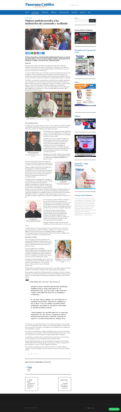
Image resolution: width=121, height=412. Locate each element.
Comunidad (44, 12)
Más (89, 12)
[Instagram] (73, 5)
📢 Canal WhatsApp (114, 409)
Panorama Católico (30, 26)
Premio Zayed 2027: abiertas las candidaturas (85, 198)
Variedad (74, 12)
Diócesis (54, 12)
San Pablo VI (62, 155)
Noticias (82, 12)
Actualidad (35, 12)
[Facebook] (71, 5)
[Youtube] (78, 5)
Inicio (27, 12)
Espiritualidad (64, 12)
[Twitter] (75, 5)
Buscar (76, 18)
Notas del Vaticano (84, 195)
